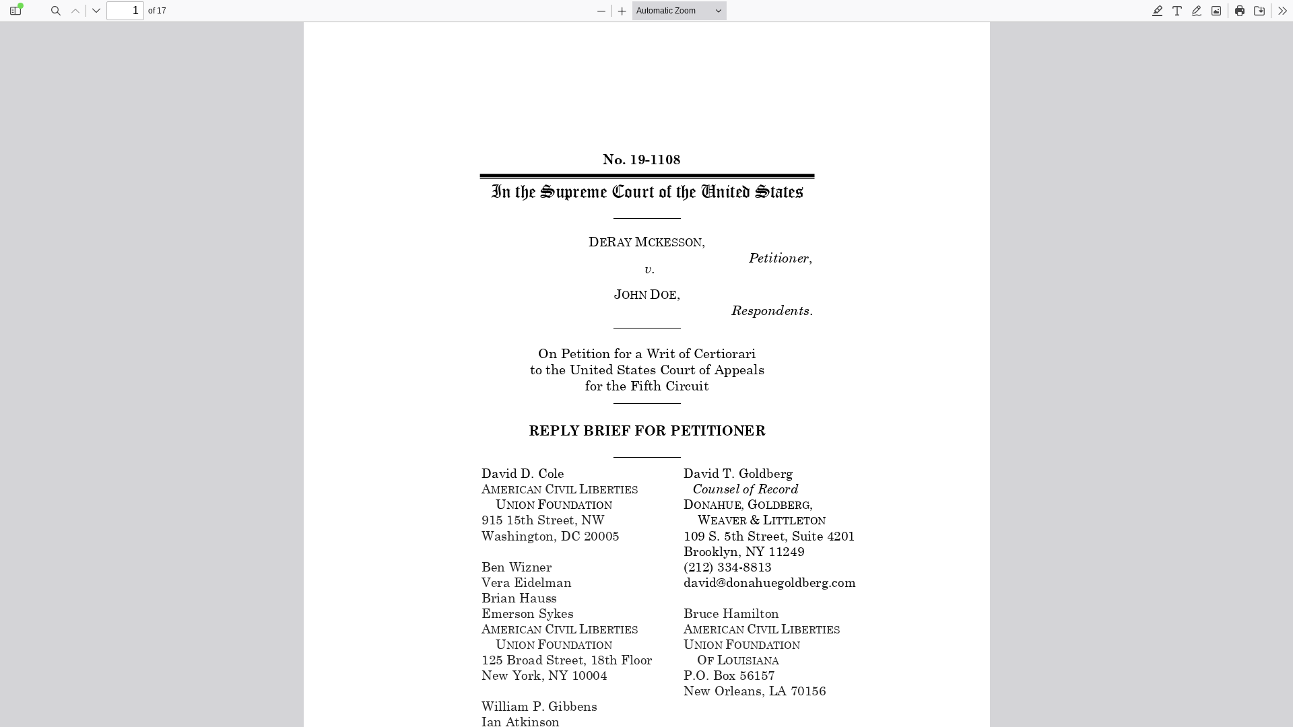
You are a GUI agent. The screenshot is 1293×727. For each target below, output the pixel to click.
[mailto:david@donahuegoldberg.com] (769, 582)
